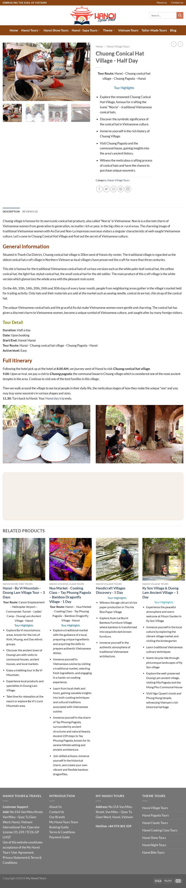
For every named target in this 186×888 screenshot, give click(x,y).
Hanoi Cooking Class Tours (159, 830)
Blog (173, 30)
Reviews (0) (30, 211)
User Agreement (22, 852)
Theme (107, 30)
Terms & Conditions (62, 832)
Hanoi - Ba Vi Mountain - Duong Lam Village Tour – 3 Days (24, 592)
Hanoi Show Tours (56, 30)
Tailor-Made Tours (154, 30)
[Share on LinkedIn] (128, 189)
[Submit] (180, 15)
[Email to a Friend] (113, 189)
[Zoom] (8, 96)
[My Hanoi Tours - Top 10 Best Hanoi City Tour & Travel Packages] (93, 15)
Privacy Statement (15, 857)
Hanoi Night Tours (154, 845)
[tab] (11, 211)
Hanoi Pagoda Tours (155, 815)
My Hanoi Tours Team (63, 822)
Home (14, 30)
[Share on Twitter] (106, 189)
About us (162, 2)
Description (11, 211)
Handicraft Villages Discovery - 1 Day (110, 590)
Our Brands (57, 817)
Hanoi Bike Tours (153, 852)
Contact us (177, 2)
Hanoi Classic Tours (155, 823)
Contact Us (56, 812)
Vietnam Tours (128, 30)
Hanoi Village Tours (118, 46)
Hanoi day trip (54, 398)
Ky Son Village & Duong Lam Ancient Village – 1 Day (160, 592)
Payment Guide (59, 837)
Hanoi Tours (29, 30)
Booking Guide (59, 827)
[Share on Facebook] (99, 189)
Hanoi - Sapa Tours (84, 30)
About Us (55, 807)
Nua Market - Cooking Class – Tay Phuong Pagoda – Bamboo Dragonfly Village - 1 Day (70, 595)
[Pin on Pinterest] (121, 189)
